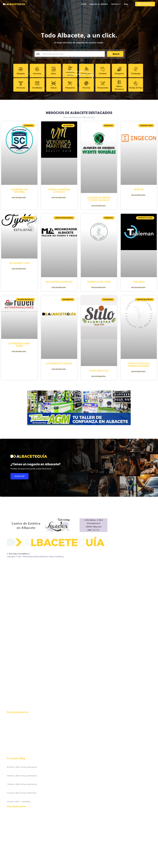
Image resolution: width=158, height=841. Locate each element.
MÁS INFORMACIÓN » (19, 198)
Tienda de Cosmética (15, 832)
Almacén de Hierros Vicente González (98, 198)
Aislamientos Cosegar (59, 363)
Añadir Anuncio (146, 4)
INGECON (138, 189)
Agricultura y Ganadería (17, 827)
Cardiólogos (12, 830)
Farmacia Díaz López (99, 281)
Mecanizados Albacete (59, 281)
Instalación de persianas (17, 812)
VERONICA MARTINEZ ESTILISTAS (59, 190)
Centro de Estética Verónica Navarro (139, 364)
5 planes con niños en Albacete (24, 780)
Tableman (139, 281)
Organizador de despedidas (18, 822)
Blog (126, 4)
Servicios (115, 4)
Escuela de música (14, 815)
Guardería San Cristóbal (19, 190)
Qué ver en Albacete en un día (23, 797)
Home (83, 4)
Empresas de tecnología (17, 825)
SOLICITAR (19, 476)
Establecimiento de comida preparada (22, 810)
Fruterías (10, 817)
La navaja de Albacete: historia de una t (29, 789)
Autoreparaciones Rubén (19, 344)
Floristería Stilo (99, 370)
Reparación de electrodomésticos (20, 820)
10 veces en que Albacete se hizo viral (28, 771)
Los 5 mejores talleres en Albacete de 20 (29, 763)
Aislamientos (12, 840)
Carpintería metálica (15, 835)
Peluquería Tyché (19, 263)
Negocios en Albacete (99, 4)
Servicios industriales (15, 837)
